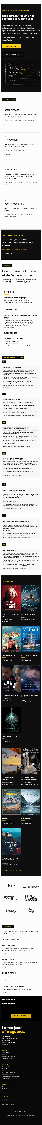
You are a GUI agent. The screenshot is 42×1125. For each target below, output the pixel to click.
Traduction (5, 1054)
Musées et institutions (8, 1072)
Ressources (5, 1091)
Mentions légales (29, 1115)
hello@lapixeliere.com (8, 1099)
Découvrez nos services (12, 54)
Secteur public (6, 1078)
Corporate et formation (8, 1074)
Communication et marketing (10, 1076)
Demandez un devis (10, 46)
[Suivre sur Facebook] (19, 1121)
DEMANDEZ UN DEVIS (20, 1015)
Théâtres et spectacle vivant (10, 1071)
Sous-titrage (5, 1052)
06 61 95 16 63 (6, 1101)
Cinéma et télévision (8, 1067)
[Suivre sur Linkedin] (23, 1121)
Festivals (4, 1069)
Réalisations (5, 1089)
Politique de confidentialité (15, 1115)
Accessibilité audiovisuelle (10, 1056)
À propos (4, 1087)
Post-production (7, 1058)
